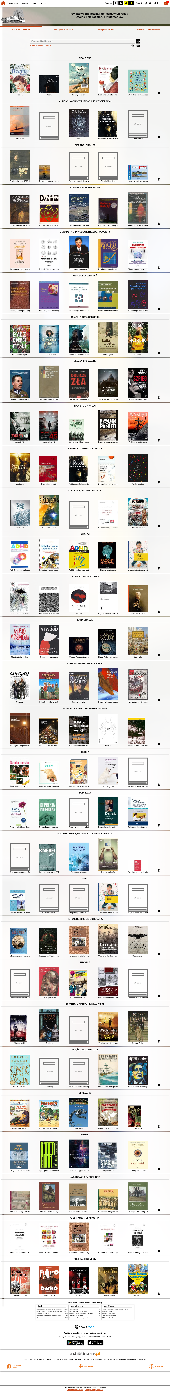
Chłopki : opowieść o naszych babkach (81, 1313)
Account (44, 3)
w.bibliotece (77, 1359)
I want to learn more (75, 1390)
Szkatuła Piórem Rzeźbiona (148, 30)
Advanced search (36, 45)
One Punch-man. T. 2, (109, 1311)
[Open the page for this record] (20, 79)
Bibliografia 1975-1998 (63, 30)
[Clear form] (133, 45)
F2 (157, 3)
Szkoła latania (73, 1309)
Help (34, 3)
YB (126, 3)
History (25, 3)
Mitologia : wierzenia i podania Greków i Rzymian (51, 1309)
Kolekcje (47, 45)
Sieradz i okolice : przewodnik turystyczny (49, 1311)
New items (13, 3)
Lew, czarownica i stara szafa (78, 1311)
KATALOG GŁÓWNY (21, 30)
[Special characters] (138, 45)
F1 (151, 3)
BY (131, 3)
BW (121, 3)
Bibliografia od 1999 (106, 30)
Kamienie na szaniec (43, 1313)
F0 (146, 3)
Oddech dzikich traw (108, 1313)
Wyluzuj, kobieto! (107, 1317)
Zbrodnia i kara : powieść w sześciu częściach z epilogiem (54, 1317)
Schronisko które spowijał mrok (78, 1317)
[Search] (138, 41)
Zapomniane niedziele (76, 1315)
